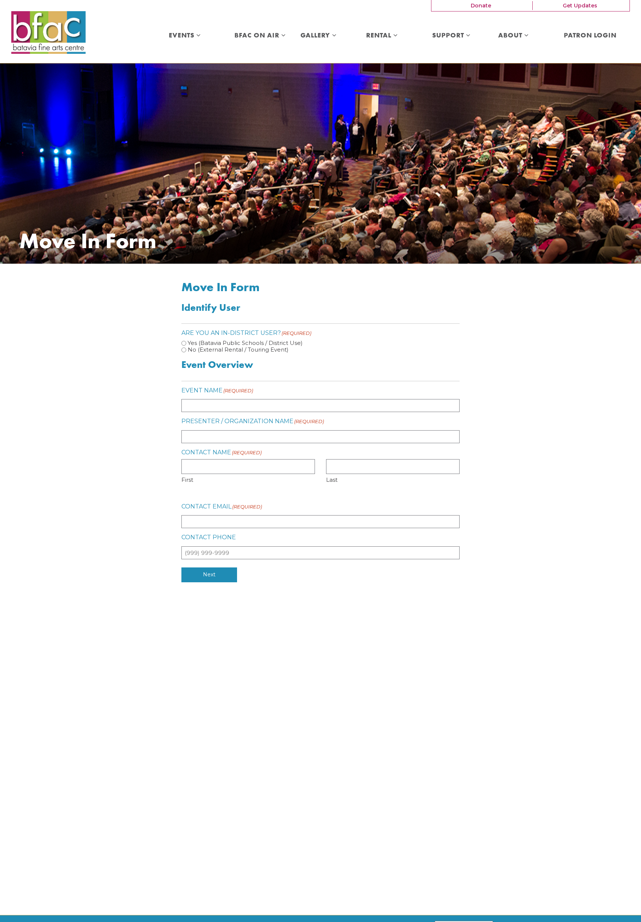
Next (209, 574)
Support (449, 35)
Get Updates (580, 5)
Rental (379, 35)
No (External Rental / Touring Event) (238, 349)
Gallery (316, 35)
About (511, 35)
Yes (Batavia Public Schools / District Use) (245, 343)
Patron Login (590, 35)
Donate (481, 5)
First (187, 479)
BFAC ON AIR (257, 35)
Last (332, 479)
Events (182, 35)
